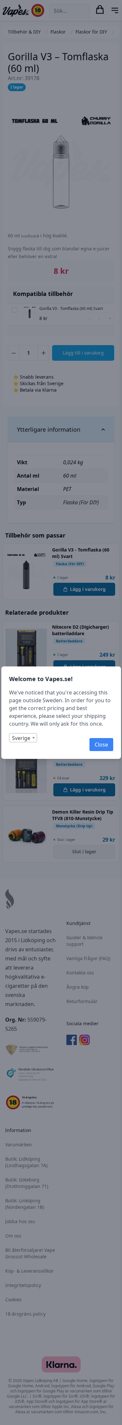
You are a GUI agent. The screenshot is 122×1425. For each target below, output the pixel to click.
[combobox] (23, 737)
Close (101, 744)
